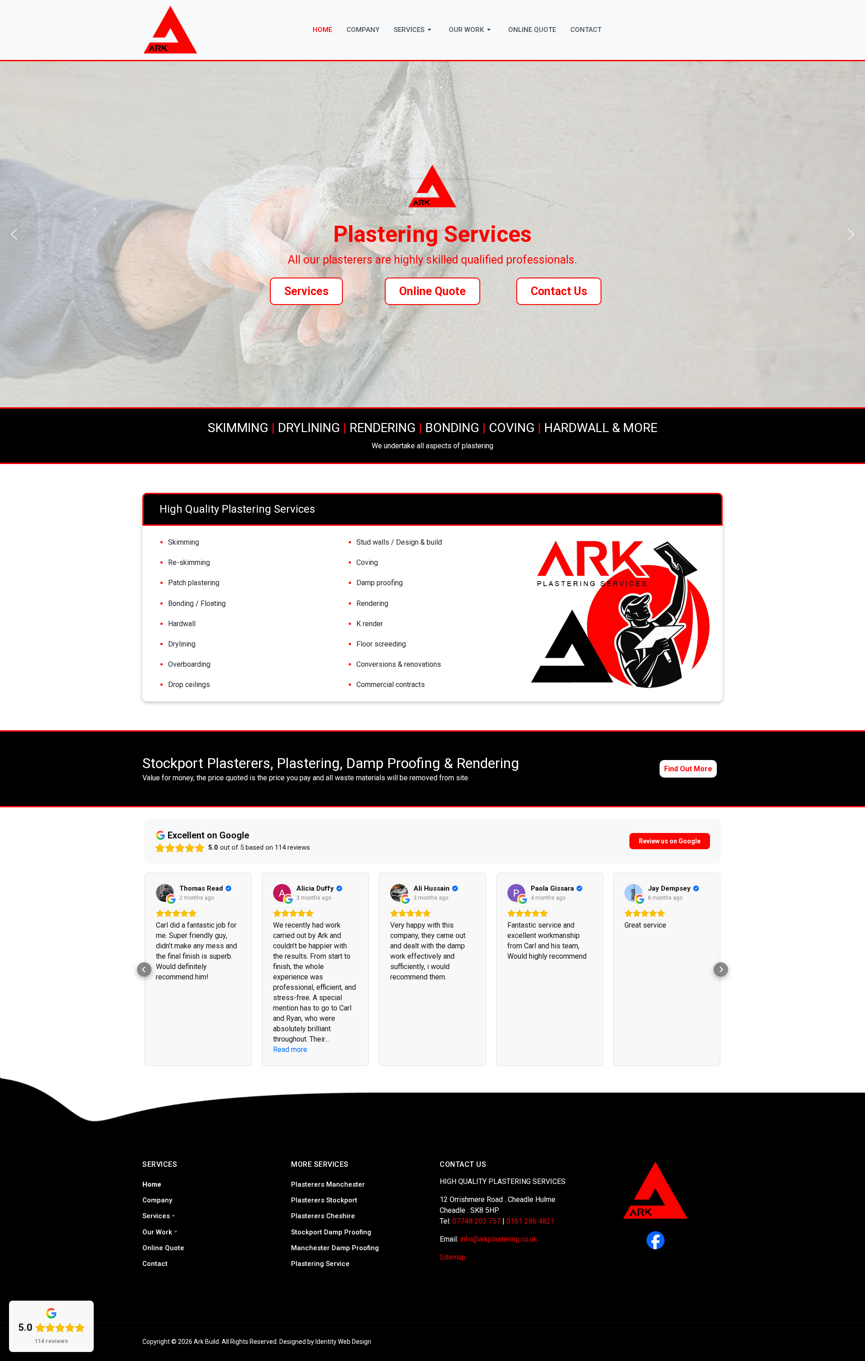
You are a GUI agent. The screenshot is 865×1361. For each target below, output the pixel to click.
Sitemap (453, 1257)
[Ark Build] (170, 29)
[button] (414, 30)
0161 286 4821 (530, 1221)
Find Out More (688, 769)
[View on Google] (165, 893)
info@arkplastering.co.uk (498, 1239)
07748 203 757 (476, 1221)
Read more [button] (173, 1049)
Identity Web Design (343, 1341)
